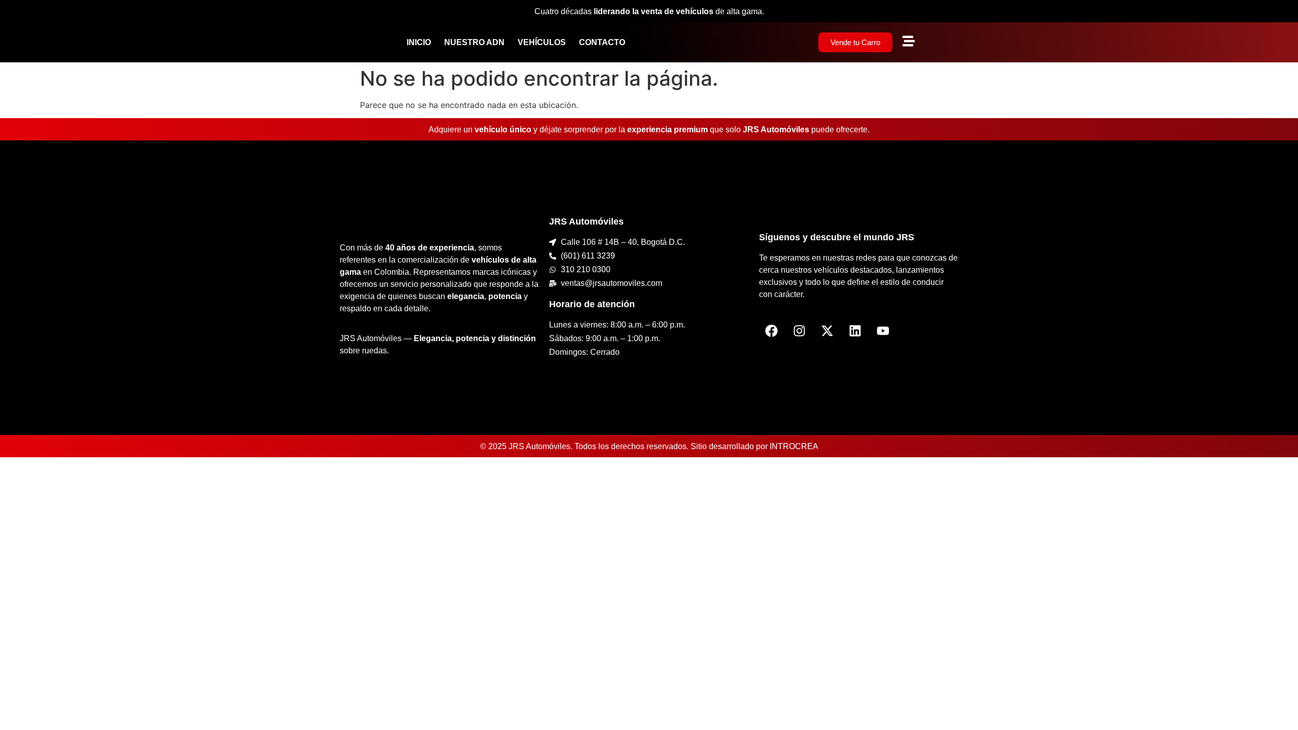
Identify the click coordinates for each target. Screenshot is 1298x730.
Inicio (419, 42)
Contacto (602, 42)
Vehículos (542, 42)
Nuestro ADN (474, 42)
